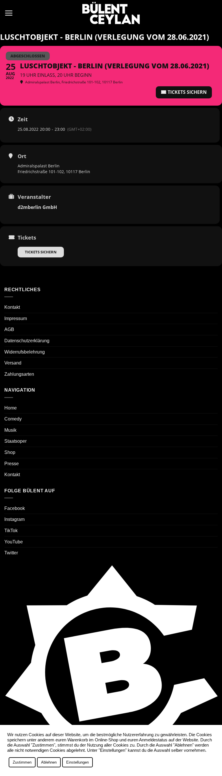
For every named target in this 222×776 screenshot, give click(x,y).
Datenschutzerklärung (26, 340)
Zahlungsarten (19, 374)
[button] (8, 13)
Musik (10, 430)
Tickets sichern (41, 252)
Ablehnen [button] (49, 762)
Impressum (15, 318)
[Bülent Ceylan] (111, 13)
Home (10, 407)
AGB (9, 329)
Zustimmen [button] (22, 762)
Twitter (11, 552)
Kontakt (12, 307)
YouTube (13, 541)
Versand (12, 362)
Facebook (14, 508)
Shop (9, 452)
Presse (11, 463)
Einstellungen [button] (77, 762)
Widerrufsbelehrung (24, 351)
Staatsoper (15, 441)
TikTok (11, 530)
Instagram (14, 519)
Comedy (13, 418)
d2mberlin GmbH (37, 207)
